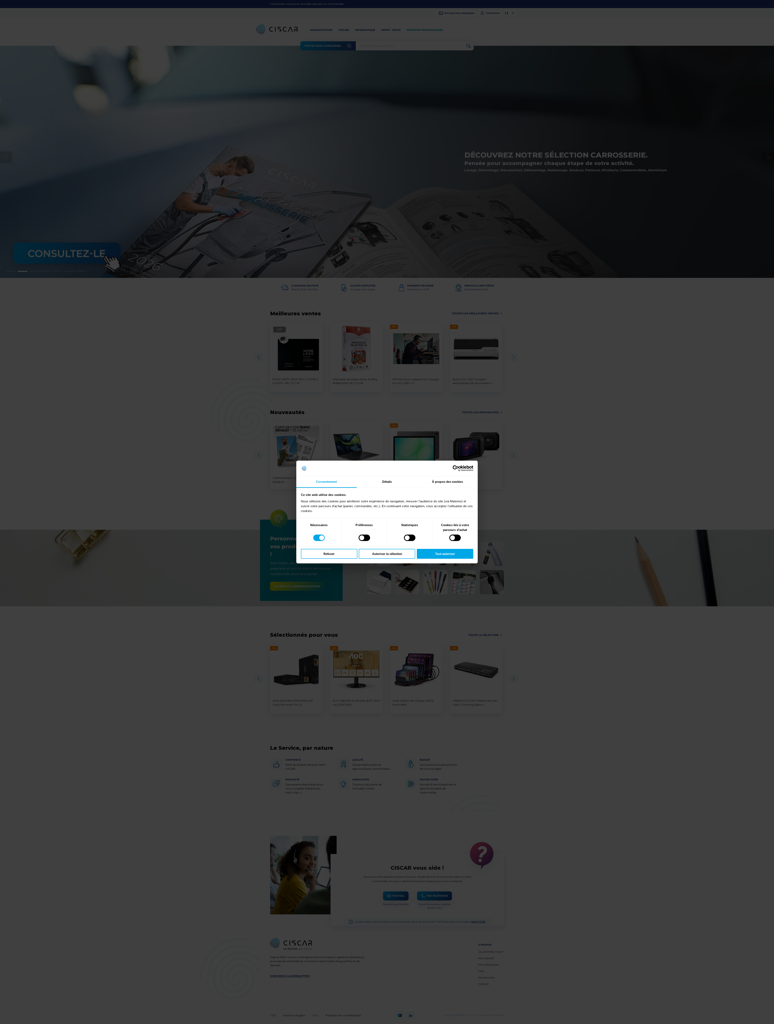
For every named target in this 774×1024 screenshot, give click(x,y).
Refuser (329, 554)
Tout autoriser (445, 554)
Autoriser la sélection (387, 554)
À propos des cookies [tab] (447, 481)
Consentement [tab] (326, 481)
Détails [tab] (387, 481)
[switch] (364, 538)
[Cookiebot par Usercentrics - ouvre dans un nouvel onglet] (455, 468)
